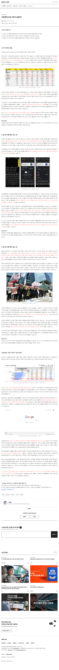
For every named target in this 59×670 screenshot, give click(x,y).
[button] (56, 552)
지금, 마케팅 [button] (8, 6)
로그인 (56, 1)
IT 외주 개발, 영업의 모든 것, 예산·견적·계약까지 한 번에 (12, 559)
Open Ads (5, 2)
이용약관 (3, 654)
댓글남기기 (54, 534)
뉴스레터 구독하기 (5, 630)
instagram (3, 657)
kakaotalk (13, 657)
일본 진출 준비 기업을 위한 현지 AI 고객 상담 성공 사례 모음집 (42, 559)
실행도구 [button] (25, 6)
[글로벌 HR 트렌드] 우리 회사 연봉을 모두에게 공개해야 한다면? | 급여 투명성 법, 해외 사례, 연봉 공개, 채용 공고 (14, 588)
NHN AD (4, 639)
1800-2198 (10, 650)
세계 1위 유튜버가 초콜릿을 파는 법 (37, 587)
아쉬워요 (34, 516)
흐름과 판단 (15, 6)
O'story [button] (30, 6)
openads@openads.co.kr (21, 650)
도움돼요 (24, 516)
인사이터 (20, 6)
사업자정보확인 (16, 648)
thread (8, 657)
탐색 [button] (4, 6)
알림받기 (29, 508)
